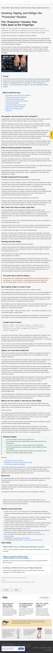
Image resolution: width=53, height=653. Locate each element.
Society (39, 7)
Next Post (6, 590)
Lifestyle (23, 7)
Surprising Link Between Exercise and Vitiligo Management (22, 568)
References (9, 110)
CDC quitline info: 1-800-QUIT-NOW (13, 460)
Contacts (50, 647)
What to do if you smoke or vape (14, 108)
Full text (6, 515)
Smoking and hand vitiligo (12, 103)
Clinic (12, 7)
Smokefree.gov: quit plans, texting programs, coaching (18, 462)
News (8, 7)
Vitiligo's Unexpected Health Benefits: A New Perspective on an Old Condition (16, 557)
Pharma (34, 7)
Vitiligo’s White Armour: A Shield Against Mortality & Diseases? (24, 547)
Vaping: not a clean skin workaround (15, 106)
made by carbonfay (48, 649)
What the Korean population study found (16, 97)
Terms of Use (36, 647)
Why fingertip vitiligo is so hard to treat (15, 104)
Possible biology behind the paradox (15, 99)
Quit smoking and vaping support (21, 538)
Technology (45, 7)
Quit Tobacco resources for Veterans (32, 540)
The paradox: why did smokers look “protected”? (18, 95)
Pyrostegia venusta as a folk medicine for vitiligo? (26, 605)
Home (3, 7)
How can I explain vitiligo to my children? (42, 605)
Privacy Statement (43, 647)
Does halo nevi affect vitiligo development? (8, 605)
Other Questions (45, 597)
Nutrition (17, 7)
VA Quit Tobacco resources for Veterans (14, 464)
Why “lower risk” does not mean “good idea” (17, 101)
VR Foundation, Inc (12, 643)
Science (28, 7)
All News (16, 590)
